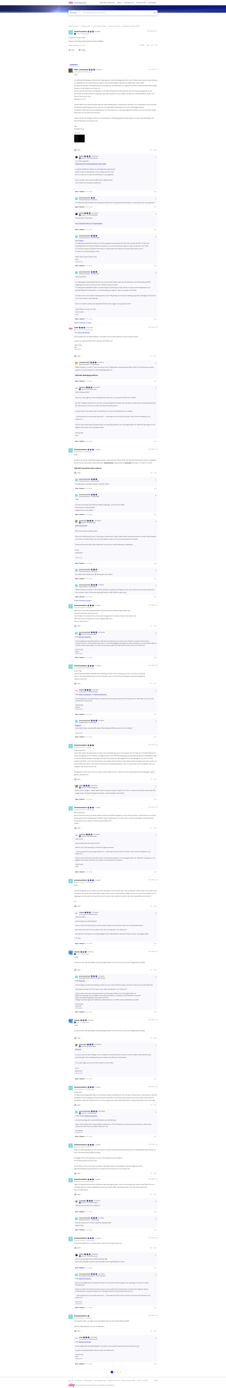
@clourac (82, 981)
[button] (76, 191)
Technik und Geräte (99, 26)
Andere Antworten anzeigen (83, 323)
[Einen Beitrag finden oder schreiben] (154, 12)
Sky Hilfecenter (78, 1380)
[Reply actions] (155, 157)
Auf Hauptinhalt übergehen (8, 1)
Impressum (145, 1380)
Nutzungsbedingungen (100, 1380)
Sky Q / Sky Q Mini (114, 26)
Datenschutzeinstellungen (128, 1380)
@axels (81, 240)
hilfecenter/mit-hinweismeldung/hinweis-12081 (90, 164)
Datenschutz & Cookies (114, 1380)
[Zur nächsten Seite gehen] (120, 1372)
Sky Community (74, 26)
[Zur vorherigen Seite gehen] (109, 1372)
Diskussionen (129, 3)
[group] (141, 45)
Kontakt (139, 1380)
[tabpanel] (113, 720)
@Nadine (78, 725)
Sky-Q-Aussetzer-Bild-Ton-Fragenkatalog (88, 223)
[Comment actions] (156, 69)
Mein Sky (71, 1380)
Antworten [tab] (74, 65)
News (119, 3)
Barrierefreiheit (88, 1380)
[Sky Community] (79, 2)
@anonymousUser (84, 332)
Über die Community (107, 3)
